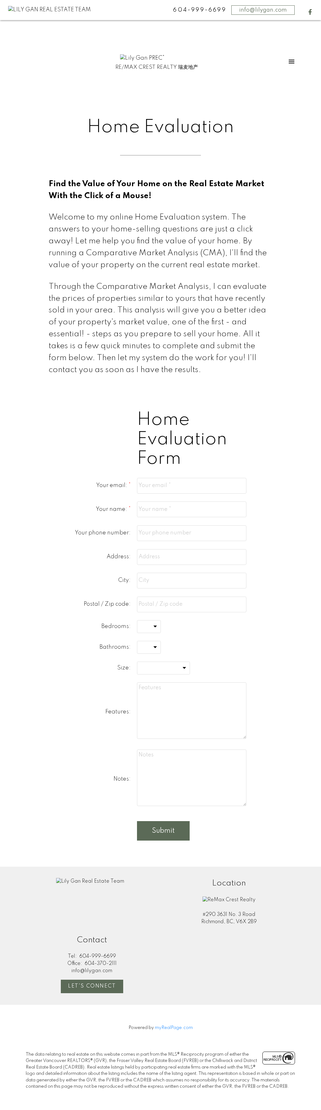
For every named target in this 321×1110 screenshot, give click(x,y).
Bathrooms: (115, 647)
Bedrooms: (116, 626)
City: (124, 580)
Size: (124, 668)
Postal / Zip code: (107, 604)
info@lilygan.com (263, 10)
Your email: (112, 485)
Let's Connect (92, 986)
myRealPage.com (174, 1028)
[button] (310, 12)
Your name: (112, 509)
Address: (119, 557)
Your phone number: (103, 533)
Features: (118, 712)
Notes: (122, 779)
